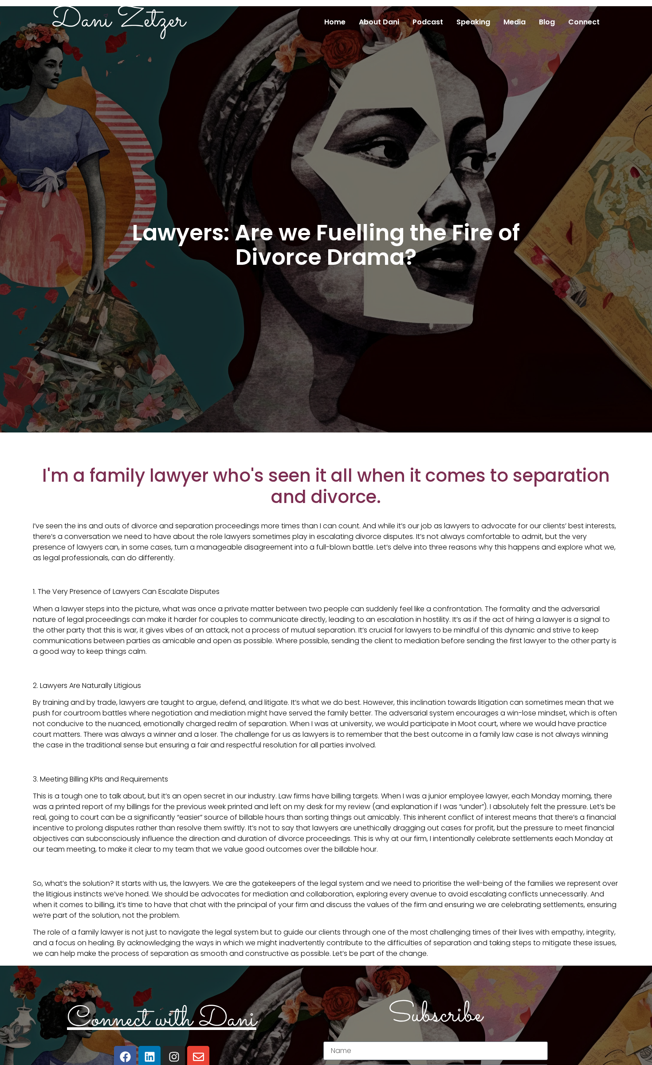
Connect (584, 22)
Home (335, 22)
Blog (547, 22)
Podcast (427, 22)
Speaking (473, 22)
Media (514, 22)
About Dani (379, 22)
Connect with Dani (161, 1020)
